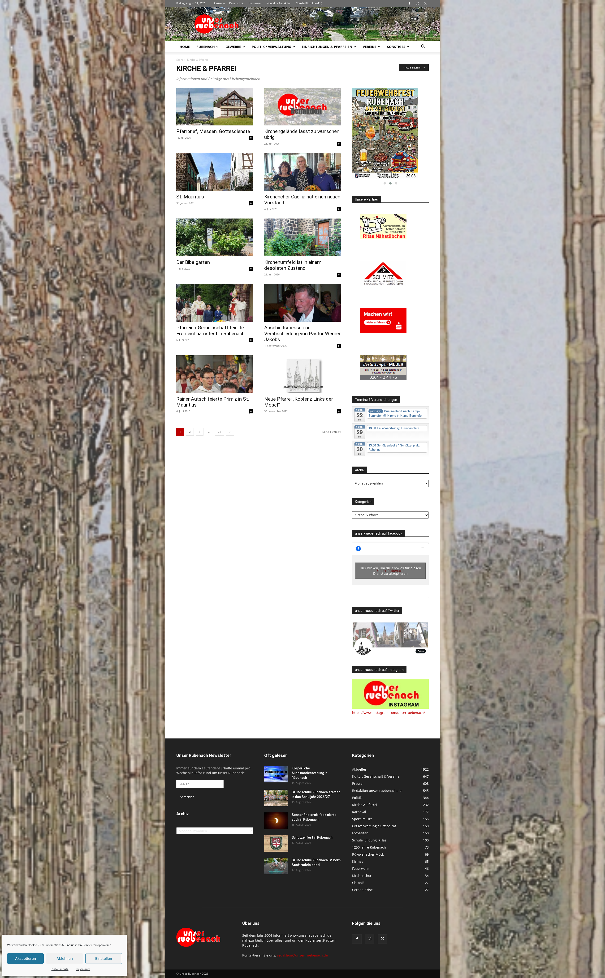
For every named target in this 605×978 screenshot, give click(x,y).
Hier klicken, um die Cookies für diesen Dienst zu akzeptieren (390, 571)
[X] (425, 3)
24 (219, 432)
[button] (423, 47)
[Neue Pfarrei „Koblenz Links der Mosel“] (302, 374)
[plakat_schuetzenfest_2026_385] (390, 133)
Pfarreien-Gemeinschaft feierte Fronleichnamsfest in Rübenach (210, 330)
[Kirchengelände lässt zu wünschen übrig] (302, 106)
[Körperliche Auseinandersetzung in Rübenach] (276, 774)
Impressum (83, 969)
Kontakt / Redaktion (279, 3)
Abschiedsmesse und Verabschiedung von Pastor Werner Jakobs (302, 333)
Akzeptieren (25, 958)
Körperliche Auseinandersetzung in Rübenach (309, 773)
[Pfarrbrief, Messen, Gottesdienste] (214, 106)
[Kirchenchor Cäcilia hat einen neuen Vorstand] (302, 172)
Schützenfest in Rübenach (312, 837)
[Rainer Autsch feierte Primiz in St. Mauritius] (214, 374)
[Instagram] (417, 3)
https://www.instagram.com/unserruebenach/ (388, 712)
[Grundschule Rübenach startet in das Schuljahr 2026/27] (276, 798)
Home (185, 46)
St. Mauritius (190, 197)
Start (179, 60)
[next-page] (230, 432)
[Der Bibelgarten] (214, 237)
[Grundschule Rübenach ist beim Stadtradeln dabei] (276, 866)
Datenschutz (60, 969)
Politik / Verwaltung (271, 46)
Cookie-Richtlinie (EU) (309, 3)
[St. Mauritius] (214, 172)
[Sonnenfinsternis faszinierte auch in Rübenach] (276, 820)
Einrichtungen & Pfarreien (327, 46)
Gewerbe (233, 46)
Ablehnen (64, 958)
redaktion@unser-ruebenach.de (302, 955)
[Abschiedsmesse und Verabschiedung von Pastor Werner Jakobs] (302, 303)
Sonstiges (396, 46)
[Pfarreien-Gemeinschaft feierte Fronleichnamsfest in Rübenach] (214, 303)
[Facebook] (409, 3)
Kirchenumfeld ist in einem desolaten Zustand (292, 265)
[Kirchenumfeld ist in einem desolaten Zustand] (302, 237)
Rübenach (205, 46)
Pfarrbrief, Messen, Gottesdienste (213, 131)
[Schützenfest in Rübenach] (276, 843)
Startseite (219, 3)
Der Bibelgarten (193, 262)
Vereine (369, 46)
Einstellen (103, 958)
